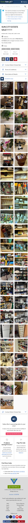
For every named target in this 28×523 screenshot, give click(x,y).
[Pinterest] (20, 516)
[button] (14, 65)
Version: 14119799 (14, 494)
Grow (7, 507)
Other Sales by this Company (15, 16)
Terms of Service (20, 503)
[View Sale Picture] (6, 88)
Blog (8, 508)
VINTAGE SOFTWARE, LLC (17, 489)
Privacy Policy (20, 505)
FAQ (8, 503)
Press (20, 507)
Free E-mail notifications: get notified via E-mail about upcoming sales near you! (14, 499)
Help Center (20, 508)
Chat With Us (15, 487)
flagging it (21, 452)
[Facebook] (7, 516)
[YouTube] (17, 516)
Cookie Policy (20, 510)
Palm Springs (13, 473)
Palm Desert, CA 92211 (19, 471)
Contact (8, 510)
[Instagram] (13, 516)
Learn (7, 505)
